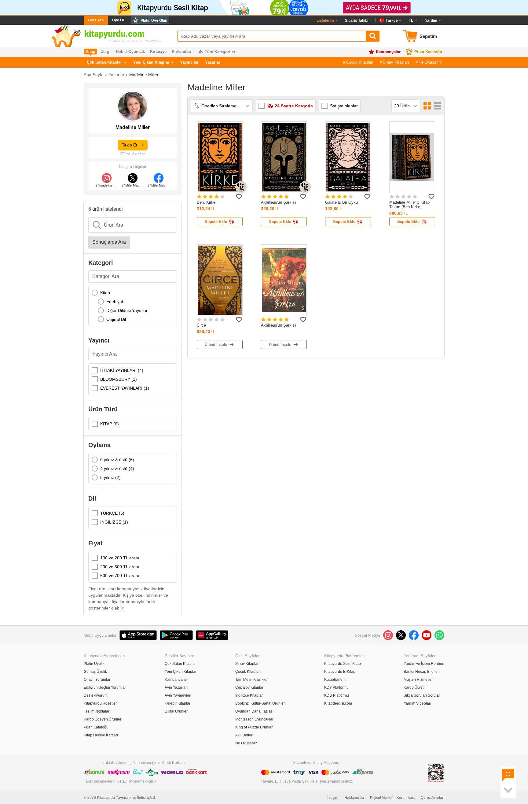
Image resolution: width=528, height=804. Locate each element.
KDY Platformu (336, 687)
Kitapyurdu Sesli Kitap (342, 663)
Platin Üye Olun (154, 20)
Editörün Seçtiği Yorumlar (105, 687)
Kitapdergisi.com (338, 703)
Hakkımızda (354, 797)
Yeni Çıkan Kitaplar (151, 62)
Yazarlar (212, 62)
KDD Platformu (336, 695)
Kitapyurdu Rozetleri (101, 703)
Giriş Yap (96, 20)
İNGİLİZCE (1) (114, 522)
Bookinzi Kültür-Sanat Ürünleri (260, 703)
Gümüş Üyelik (95, 671)
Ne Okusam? (430, 62)
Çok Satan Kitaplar (104, 62)
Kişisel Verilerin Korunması (392, 797)
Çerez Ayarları (432, 797)
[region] (133, 306)
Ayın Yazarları (176, 687)
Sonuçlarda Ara (109, 242)
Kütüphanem (335, 679)
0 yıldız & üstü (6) (117, 459)
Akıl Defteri (244, 735)
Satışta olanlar (344, 105)
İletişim (332, 797)
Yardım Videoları (417, 703)
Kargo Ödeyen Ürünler (102, 719)
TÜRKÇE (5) (112, 513)
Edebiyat (114, 301)
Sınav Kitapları (396, 62)
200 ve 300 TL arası (119, 566)
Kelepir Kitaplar (177, 703)
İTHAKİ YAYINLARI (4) (121, 370)
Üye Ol (118, 20)
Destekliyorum (96, 695)
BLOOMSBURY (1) (118, 379)
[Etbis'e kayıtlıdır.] (436, 772)
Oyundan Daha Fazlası (254, 711)
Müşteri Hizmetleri (419, 679)
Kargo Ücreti (414, 687)
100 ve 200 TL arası (119, 557)
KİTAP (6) (109, 423)
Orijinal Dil (116, 319)
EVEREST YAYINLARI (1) (124, 388)
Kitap (105, 292)
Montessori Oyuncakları (254, 719)
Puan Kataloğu (428, 52)
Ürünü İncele (216, 344)
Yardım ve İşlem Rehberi (424, 663)
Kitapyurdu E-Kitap (339, 671)
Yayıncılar (189, 62)
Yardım (431, 20)
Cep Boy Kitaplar (249, 687)
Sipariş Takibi (356, 20)
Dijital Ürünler (176, 711)
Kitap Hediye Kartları (101, 735)
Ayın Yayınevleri (178, 695)
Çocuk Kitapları (359, 62)
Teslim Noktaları (97, 711)
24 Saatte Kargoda (294, 105)
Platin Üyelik (94, 663)
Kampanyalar (388, 52)
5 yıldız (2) (110, 477)
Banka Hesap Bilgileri (422, 671)
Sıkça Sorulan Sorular (422, 695)
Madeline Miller (144, 74)
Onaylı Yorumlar (97, 679)
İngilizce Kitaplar (249, 695)
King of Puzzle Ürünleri (254, 727)
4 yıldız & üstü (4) (117, 468)
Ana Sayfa (94, 74)
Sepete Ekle (216, 221)
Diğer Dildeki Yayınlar (127, 310)
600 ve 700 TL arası (119, 575)
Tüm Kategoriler (220, 52)
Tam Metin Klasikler (251, 679)
